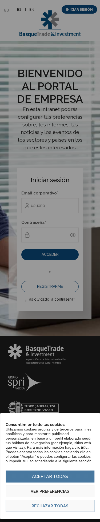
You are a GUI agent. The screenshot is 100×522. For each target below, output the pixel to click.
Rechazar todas (50, 506)
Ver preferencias (50, 491)
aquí (84, 447)
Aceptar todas (50, 476)
